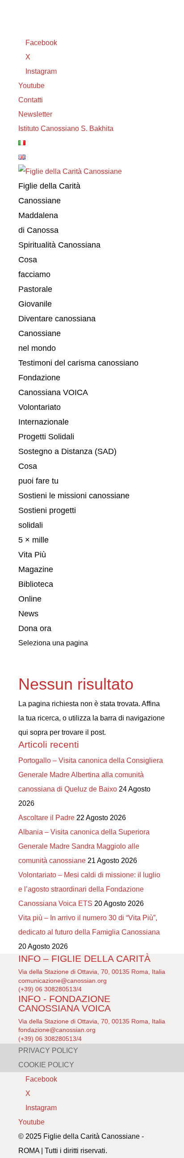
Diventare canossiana (57, 318)
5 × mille (33, 539)
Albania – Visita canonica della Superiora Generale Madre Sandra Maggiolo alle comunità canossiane (84, 846)
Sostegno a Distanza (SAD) (67, 451)
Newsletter (35, 114)
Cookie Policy (46, 1065)
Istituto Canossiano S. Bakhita (65, 128)
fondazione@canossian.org (57, 1029)
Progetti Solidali (46, 436)
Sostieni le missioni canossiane (74, 495)
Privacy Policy (48, 1050)
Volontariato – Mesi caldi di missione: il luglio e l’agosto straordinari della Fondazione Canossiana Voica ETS (89, 889)
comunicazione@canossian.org (62, 980)
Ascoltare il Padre (46, 817)
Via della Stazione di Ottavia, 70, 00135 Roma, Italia (91, 971)
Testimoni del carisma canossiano (78, 362)
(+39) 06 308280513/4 (50, 989)
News (28, 613)
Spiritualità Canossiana (59, 244)
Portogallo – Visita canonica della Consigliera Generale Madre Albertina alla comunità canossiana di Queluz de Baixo (90, 775)
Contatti (30, 100)
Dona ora (34, 628)
